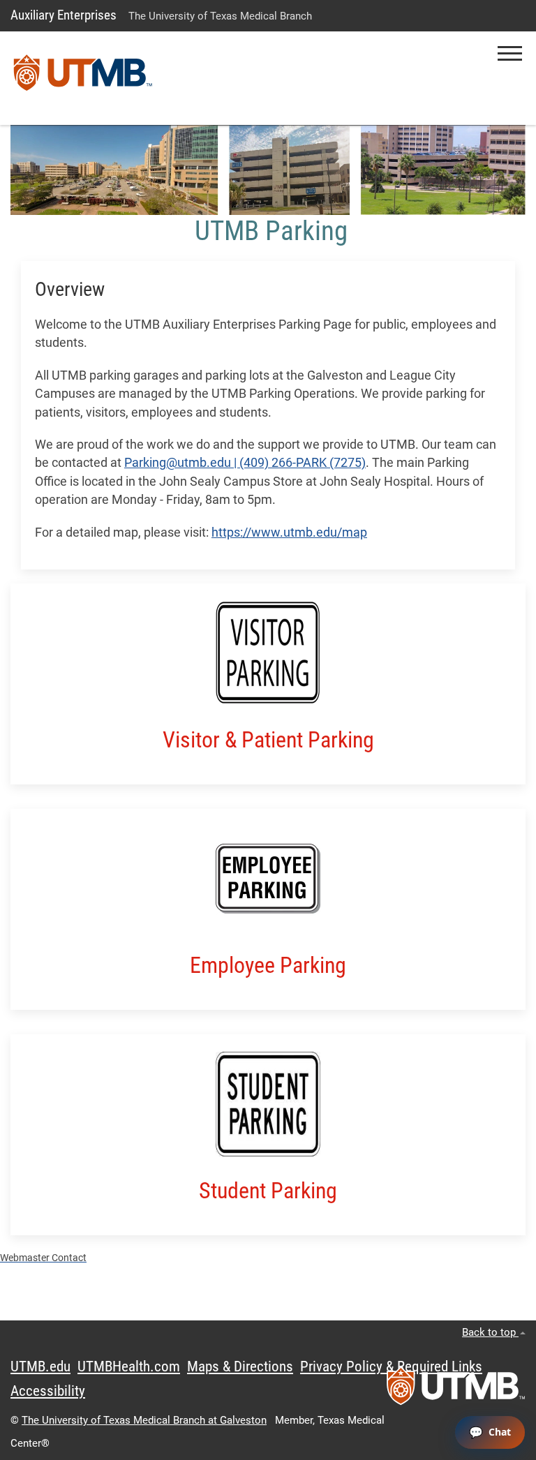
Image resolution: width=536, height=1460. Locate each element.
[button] (510, 53)
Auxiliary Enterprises (63, 15)
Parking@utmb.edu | (181, 463)
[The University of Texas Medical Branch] (83, 78)
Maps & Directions (240, 1366)
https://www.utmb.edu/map (289, 532)
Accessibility (47, 1391)
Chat (500, 1431)
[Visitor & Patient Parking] (268, 654)
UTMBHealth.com (128, 1366)
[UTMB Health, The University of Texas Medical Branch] (456, 1390)
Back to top (490, 1332)
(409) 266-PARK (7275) (302, 463)
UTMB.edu (40, 1366)
